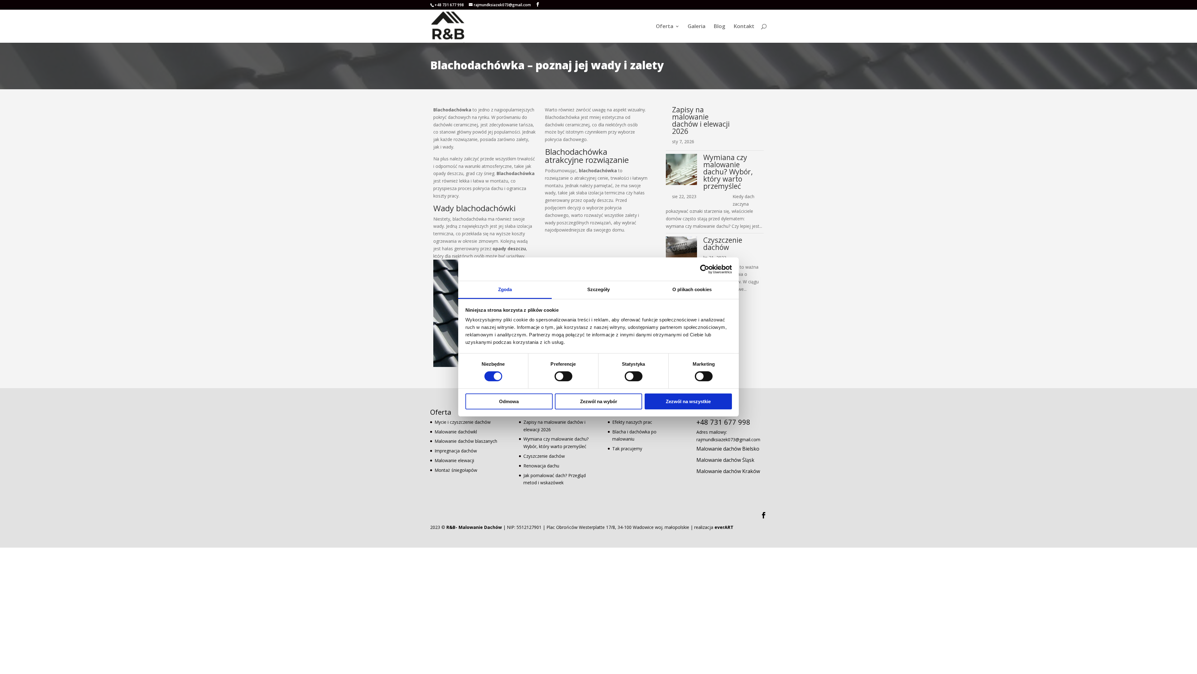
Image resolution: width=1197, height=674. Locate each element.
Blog (719, 27)
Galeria (696, 27)
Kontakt (743, 27)
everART (723, 527)
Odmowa (509, 401)
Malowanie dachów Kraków (728, 471)
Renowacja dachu (541, 466)
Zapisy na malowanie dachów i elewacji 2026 (701, 120)
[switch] (563, 376)
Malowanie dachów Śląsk (725, 460)
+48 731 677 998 (449, 4)
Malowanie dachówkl (456, 432)
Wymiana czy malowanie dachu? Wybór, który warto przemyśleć (728, 171)
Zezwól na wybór (598, 401)
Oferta (664, 27)
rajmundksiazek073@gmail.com (728, 439)
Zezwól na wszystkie (688, 401)
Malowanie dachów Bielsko (727, 448)
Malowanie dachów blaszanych (466, 441)
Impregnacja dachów (456, 451)
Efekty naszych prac (632, 422)
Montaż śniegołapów (456, 470)
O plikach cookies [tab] (692, 289)
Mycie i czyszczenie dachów (463, 422)
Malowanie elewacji (454, 460)
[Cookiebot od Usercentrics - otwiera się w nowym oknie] (704, 269)
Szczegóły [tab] (598, 289)
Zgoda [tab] (505, 289)
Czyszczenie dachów (722, 243)
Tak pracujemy (627, 449)
